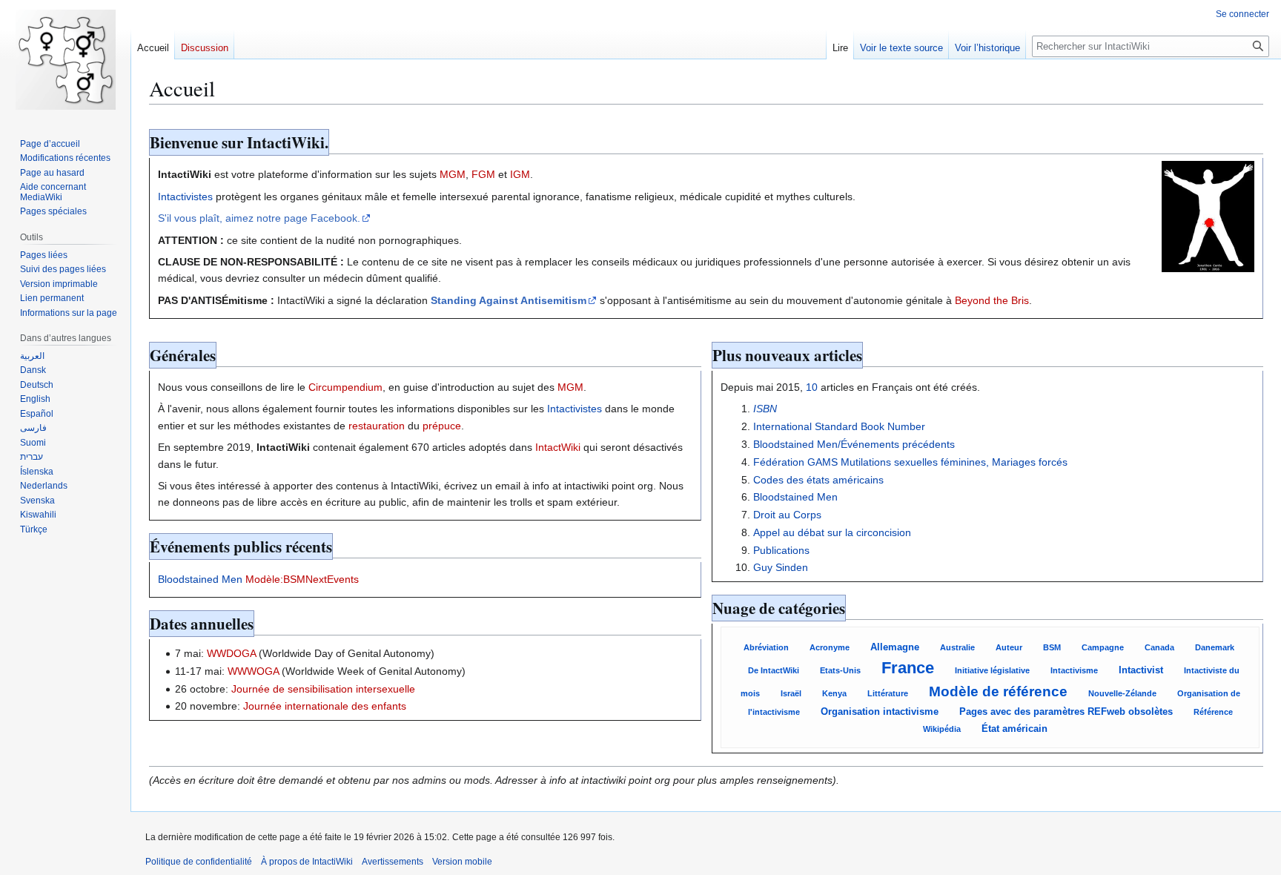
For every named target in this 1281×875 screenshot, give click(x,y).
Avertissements (392, 861)
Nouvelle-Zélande (1122, 693)
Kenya (834, 693)
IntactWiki (557, 447)
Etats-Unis (840, 670)
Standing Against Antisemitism (508, 300)
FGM (483, 174)
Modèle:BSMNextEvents (302, 579)
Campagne (1103, 647)
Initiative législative (992, 670)
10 (812, 387)
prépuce (442, 426)
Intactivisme (1074, 670)
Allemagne (894, 647)
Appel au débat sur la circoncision (832, 532)
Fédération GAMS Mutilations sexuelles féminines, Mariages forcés (910, 462)
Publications (781, 550)
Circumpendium (345, 387)
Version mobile (462, 861)
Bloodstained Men (200, 579)
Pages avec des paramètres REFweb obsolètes (1066, 711)
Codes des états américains (818, 480)
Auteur (1009, 647)
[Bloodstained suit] (1208, 216)
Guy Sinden (780, 567)
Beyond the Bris (992, 300)
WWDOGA (231, 653)
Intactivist (1141, 670)
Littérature (887, 693)
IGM (520, 174)
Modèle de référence (998, 691)
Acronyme (830, 647)
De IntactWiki (773, 670)
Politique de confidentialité (198, 861)
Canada (1159, 647)
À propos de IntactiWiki (307, 861)
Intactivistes (185, 196)
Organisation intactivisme (880, 711)
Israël (791, 693)
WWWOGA (253, 671)
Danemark (1214, 647)
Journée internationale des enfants (324, 706)
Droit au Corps (787, 515)
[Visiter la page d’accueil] (65, 59)
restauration (376, 426)
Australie (957, 647)
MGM (453, 174)
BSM (1052, 647)
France (907, 667)
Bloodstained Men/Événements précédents (854, 444)
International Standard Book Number (839, 426)
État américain (1014, 728)
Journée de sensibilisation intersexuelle (323, 689)
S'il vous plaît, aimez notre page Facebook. (259, 218)
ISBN (765, 409)
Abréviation (766, 647)
